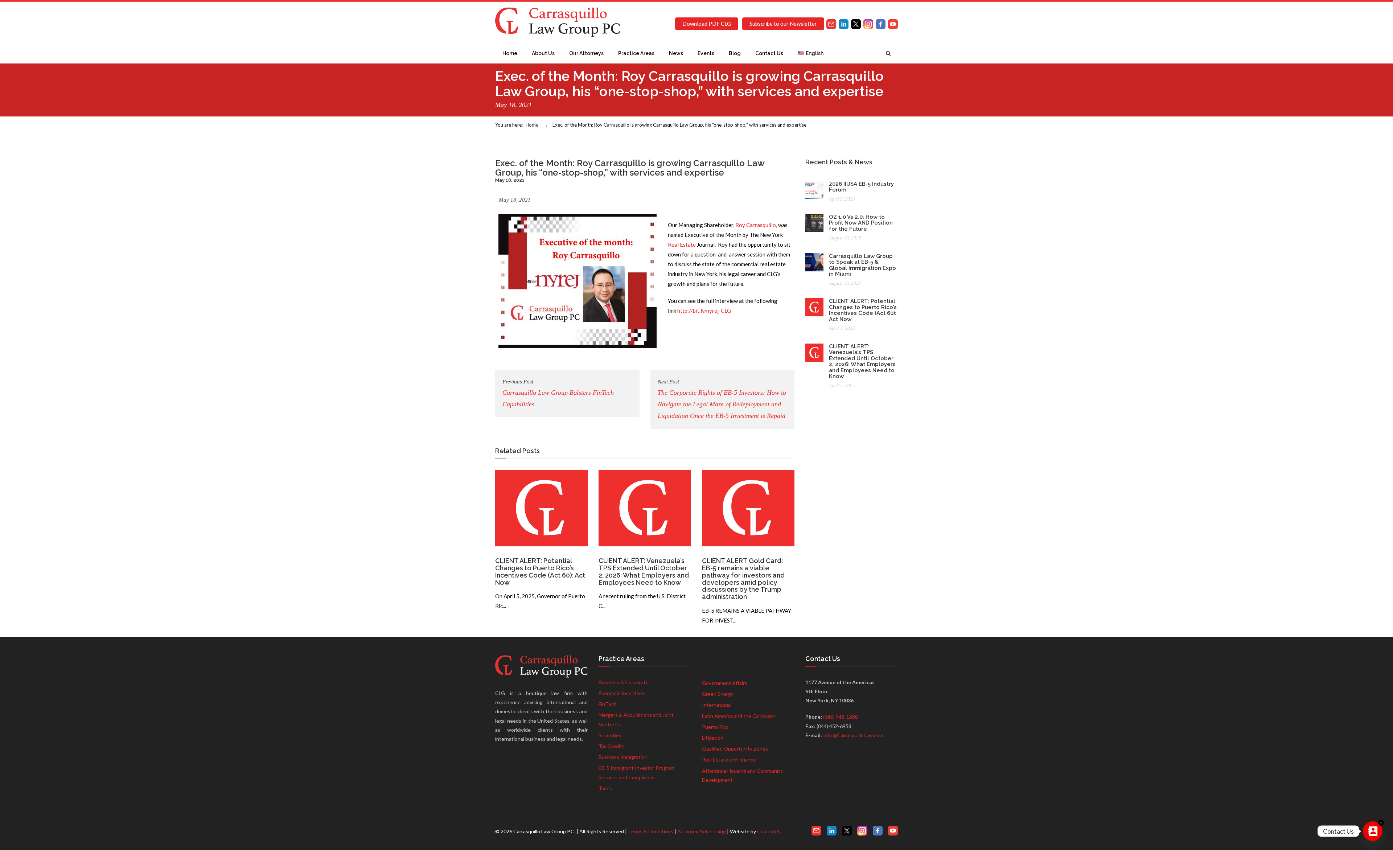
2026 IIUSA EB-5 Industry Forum (861, 187)
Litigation (712, 738)
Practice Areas (636, 53)
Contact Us (769, 53)
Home (509, 53)
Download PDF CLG (706, 23)
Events (706, 53)
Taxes (605, 788)
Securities (610, 735)
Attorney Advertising (701, 831)
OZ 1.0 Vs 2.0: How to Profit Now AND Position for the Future (861, 223)
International (717, 705)
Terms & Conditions (650, 831)
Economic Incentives (622, 693)
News (676, 53)
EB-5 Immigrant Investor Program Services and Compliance (637, 772)
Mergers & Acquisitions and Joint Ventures (636, 719)
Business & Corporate (624, 682)
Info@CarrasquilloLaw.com (853, 735)
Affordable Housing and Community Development (742, 775)
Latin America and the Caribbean (739, 716)
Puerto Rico (715, 727)
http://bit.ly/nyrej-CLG (704, 310)
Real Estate (682, 244)
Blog (735, 53)
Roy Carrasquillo (755, 225)
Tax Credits (612, 746)
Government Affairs (724, 683)
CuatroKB (768, 831)
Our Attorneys (586, 53)
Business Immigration (623, 757)
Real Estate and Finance (729, 759)
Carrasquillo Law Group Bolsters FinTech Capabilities (558, 393)
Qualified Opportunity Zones (735, 749)
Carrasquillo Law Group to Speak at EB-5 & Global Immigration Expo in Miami (862, 265)
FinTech (608, 704)
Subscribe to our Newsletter (783, 23)
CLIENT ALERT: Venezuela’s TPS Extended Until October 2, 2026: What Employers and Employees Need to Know (644, 571)
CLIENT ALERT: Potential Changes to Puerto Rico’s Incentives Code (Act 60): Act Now (540, 571)
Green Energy (718, 694)
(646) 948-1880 (840, 717)
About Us (543, 53)
